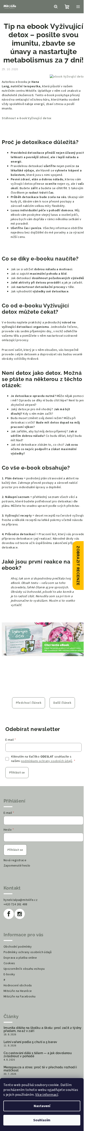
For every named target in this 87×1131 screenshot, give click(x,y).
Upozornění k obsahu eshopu (24, 969)
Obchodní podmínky (18, 946)
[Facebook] (9, 914)
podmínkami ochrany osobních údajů (46, 761)
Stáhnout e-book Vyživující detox (27, 118)
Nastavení (42, 1106)
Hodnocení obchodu (18, 985)
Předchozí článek (28, 703)
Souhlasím (41, 1120)
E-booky (9, 974)
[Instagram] (19, 914)
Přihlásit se (17, 772)
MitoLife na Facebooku (19, 996)
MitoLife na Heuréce (18, 991)
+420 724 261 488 (15, 904)
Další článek (62, 703)
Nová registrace (15, 860)
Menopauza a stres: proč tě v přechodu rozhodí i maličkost (40, 1069)
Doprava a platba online (20, 958)
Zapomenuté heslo (17, 865)
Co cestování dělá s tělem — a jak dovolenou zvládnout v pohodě (38, 1054)
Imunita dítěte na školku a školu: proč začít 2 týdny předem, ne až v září (43, 1029)
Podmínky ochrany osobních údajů (28, 952)
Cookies (9, 963)
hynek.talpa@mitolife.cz (20, 900)
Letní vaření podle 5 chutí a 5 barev (30, 1042)
